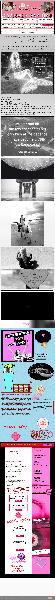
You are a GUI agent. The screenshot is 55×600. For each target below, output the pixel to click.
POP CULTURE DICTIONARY (11, 99)
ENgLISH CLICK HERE (18, 507)
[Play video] (27, 306)
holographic (7, 114)
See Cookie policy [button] (38, 598)
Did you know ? (6, 97)
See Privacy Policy (11, 598)
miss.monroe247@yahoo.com (40, 485)
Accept (50, 598)
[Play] (25, 273)
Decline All (45, 598)
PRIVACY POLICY (17, 505)
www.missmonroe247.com (40, 481)
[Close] (53, 598)
